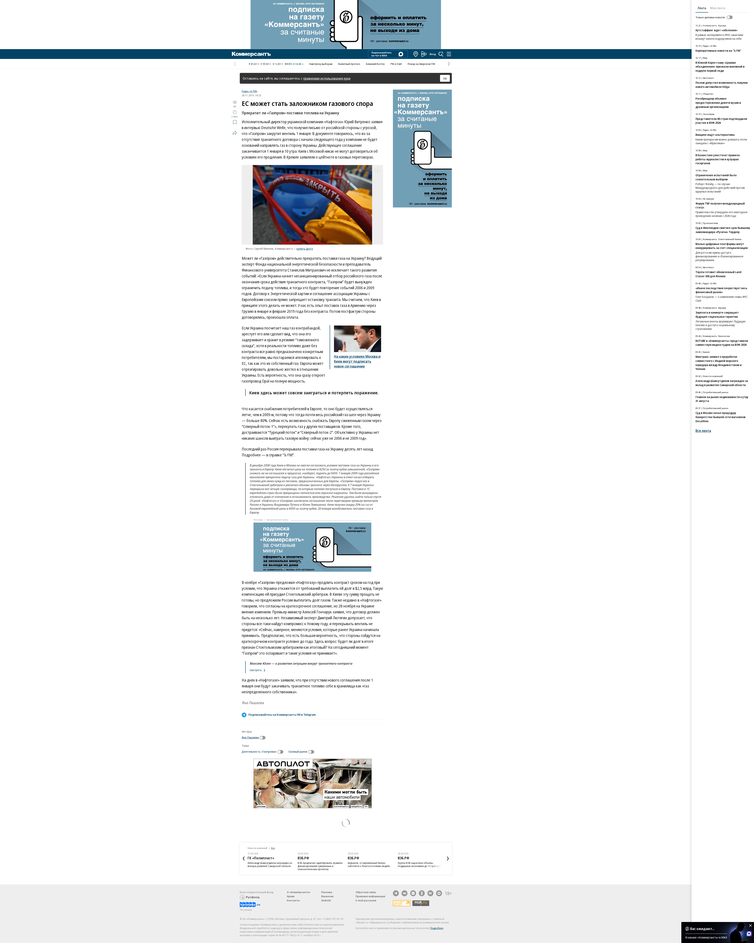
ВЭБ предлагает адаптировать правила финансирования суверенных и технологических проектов (320, 866)
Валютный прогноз (349, 64)
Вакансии (327, 896)
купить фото (304, 248)
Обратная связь (366, 892)
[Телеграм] (396, 893)
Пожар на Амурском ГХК (421, 64)
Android (326, 900)
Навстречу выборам (320, 64)
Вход (433, 54)
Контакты (293, 900)
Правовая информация (370, 896)
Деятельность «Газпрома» (259, 751)
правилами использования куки (326, 78)
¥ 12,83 (277, 64)
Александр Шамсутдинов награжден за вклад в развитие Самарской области (270, 864)
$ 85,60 (253, 64)
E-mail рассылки (366, 900)
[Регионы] (416, 54)
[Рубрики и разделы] (449, 54)
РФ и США (396, 64)
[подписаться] (263, 737)
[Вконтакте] (404, 893)
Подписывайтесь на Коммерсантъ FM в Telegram (282, 714)
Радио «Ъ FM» (249, 91)
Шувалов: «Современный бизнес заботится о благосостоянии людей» (369, 864)
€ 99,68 (265, 64)
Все (273, 848)
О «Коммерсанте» (298, 892)
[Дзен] (413, 893)
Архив (290, 896)
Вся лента (703, 430)
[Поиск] (441, 54)
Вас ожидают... (702, 928)
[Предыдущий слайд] (244, 858)
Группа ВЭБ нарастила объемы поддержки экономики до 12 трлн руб (419, 864)
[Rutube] (430, 893)
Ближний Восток (375, 64)
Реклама (326, 892)
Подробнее (436, 928)
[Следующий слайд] (448, 858)
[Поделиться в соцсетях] (234, 132)
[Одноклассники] (422, 893)
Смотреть (256, 670)
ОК (445, 78)
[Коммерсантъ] (251, 54)
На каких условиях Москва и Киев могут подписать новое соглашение (357, 361)
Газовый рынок (297, 751)
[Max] (439, 893)
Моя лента (717, 8)
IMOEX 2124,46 (293, 64)
